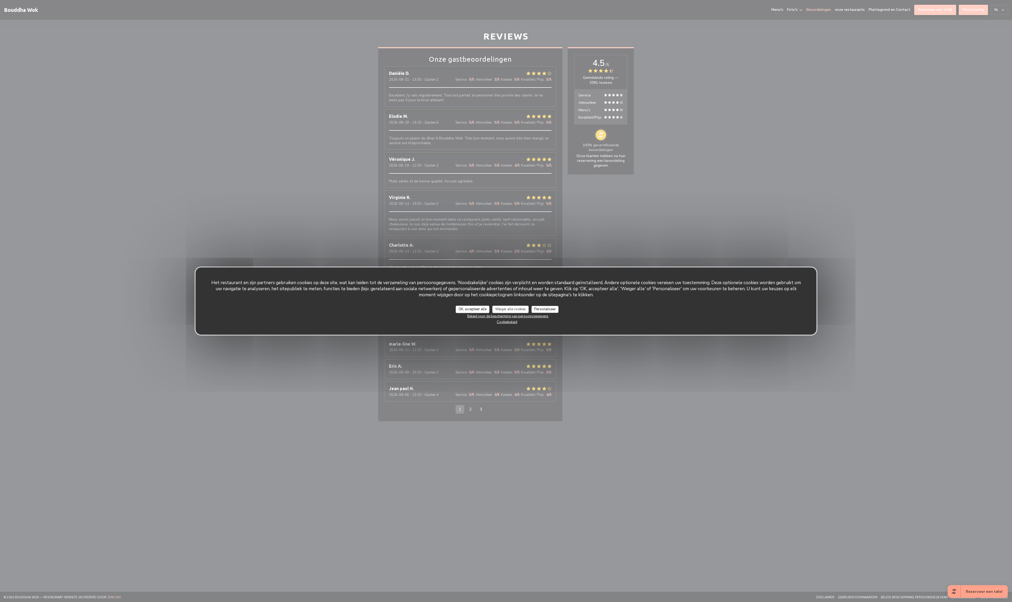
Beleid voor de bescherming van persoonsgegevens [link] (507, 316)
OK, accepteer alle (472, 309)
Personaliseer (545, 309)
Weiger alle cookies (510, 309)
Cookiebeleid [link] (507, 321)
